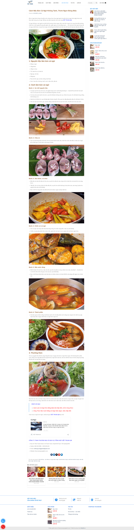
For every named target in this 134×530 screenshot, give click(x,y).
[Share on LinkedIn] (62, 454)
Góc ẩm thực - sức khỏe (44, 459)
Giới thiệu (48, 2)
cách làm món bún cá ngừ (73, 459)
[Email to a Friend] (56, 454)
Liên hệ (79, 2)
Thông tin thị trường (73, 514)
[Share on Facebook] (51, 454)
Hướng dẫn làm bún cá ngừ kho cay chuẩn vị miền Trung (100, 20)
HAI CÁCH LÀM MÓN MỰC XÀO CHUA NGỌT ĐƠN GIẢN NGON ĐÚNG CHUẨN (100, 13)
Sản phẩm (55, 2)
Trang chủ (40, 2)
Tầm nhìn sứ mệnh (32, 514)
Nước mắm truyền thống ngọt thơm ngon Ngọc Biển (100, 31)
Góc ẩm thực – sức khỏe (74, 511)
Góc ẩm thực (65, 2)
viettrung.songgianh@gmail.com (42, 448)
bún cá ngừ (56, 459)
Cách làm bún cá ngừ (63, 459)
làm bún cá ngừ (37, 460)
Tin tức (73, 2)
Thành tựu (29, 511)
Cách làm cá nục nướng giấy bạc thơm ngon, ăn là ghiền (100, 25)
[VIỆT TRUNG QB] (31, 3)
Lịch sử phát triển (31, 509)
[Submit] (96, 3)
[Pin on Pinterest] (59, 454)
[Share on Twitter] (54, 454)
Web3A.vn (83, 528)
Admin (40, 13)
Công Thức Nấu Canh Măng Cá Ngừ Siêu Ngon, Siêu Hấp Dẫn (52, 411)
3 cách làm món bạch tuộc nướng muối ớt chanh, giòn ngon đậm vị (100, 37)
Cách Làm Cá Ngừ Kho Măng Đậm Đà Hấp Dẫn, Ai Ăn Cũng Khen (53, 408)
